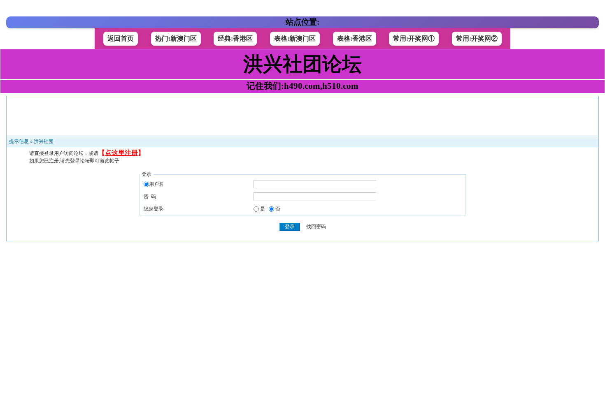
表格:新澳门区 (295, 38)
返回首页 (120, 38)
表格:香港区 (354, 38)
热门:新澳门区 (176, 38)
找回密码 (316, 226)
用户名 (156, 184)
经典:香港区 (235, 38)
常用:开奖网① (414, 38)
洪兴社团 (44, 141)
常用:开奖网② (477, 38)
